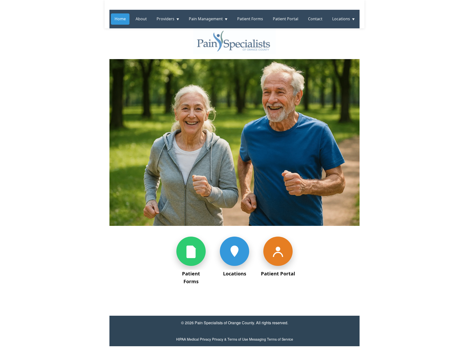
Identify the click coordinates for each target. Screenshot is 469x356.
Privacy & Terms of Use (230, 339)
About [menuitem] (141, 18)
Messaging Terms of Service (271, 339)
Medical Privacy (199, 339)
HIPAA (181, 339)
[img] (234, 159)
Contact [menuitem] (315, 18)
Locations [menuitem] (341, 18)
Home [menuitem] (120, 18)
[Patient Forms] (191, 251)
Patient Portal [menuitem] (285, 18)
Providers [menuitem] (165, 18)
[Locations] (234, 251)
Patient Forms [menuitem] (250, 18)
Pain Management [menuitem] (206, 18)
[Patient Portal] (278, 251)
